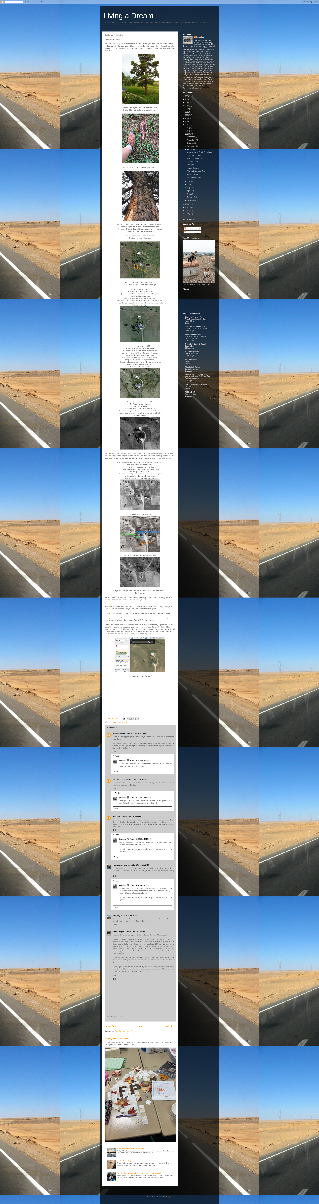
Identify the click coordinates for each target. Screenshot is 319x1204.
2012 (187, 207)
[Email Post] (124, 719)
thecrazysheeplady (120, 865)
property (118, 722)
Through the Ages (193, 168)
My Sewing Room (192, 352)
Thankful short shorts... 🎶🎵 (194, 379)
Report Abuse (189, 219)
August (190, 149)
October (190, 143)
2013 (187, 204)
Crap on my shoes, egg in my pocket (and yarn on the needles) (197, 376)
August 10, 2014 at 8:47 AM (135, 733)
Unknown (116, 817)
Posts (188, 228)
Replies (117, 756)
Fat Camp (190, 165)
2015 (187, 131)
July (189, 181)
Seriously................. (191, 369)
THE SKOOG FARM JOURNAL (196, 384)
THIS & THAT (190, 392)
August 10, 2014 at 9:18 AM (130, 817)
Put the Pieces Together (125, 1161)
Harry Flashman (119, 733)
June (189, 184)
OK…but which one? (194, 177)
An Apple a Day (192, 162)
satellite (125, 722)
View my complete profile (192, 88)
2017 (187, 124)
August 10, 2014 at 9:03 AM (136, 780)
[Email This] (128, 719)
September (191, 146)
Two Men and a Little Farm (195, 327)
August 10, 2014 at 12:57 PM (140, 760)
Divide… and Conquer (194, 158)
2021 (187, 112)
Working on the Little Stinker (117, 1038)
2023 (187, 106)
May (189, 188)
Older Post (170, 1026)
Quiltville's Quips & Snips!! (195, 344)
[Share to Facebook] (135, 719)
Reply (115, 751)
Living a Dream (128, 16)
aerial (112, 722)
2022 (187, 109)
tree (130, 722)
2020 (187, 115)
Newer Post (110, 1026)
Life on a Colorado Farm (194, 317)
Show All (212, 398)
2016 (187, 128)
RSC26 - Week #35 (191, 354)
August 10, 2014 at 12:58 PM (140, 839)
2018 (187, 121)
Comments (190, 232)
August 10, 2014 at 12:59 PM (140, 885)
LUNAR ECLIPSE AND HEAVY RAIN (197, 329)
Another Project (192, 174)
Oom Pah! (188, 386)
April (189, 191)
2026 (187, 96)
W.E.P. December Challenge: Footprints (131, 1149)
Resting (187, 361)
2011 (187, 210)
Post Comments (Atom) (123, 1031)
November (191, 140)
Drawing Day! (189, 346)
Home (141, 1026)
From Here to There (194, 155)
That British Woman (192, 367)
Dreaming (122, 760)
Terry (114, 916)
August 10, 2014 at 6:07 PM (127, 916)
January (190, 200)
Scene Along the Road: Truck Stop (199, 152)
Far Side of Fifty (119, 780)
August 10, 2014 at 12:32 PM (138, 865)
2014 (187, 134)
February (190, 197)
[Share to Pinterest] (138, 719)
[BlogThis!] (130, 719)
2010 (187, 214)
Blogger (169, 1197)
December (191, 137)
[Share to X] (133, 719)
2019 (187, 118)
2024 (187, 102)
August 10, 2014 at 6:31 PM (134, 932)
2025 (187, 99)
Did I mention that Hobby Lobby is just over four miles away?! (139, 1173)
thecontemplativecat (193, 334)
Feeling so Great (190, 394)
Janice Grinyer (118, 932)
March (189, 194)
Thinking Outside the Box (196, 171)
